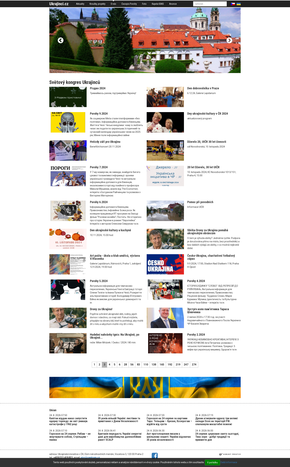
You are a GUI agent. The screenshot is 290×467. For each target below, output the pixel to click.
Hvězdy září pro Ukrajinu (105, 141)
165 (162, 364)
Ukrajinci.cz (58, 4)
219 (178, 364)
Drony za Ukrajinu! (101, 309)
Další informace (229, 462)
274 (194, 364)
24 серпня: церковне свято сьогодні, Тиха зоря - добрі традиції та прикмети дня (217, 436)
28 (125, 364)
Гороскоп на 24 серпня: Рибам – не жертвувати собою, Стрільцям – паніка (70, 436)
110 (145, 364)
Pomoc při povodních (200, 202)
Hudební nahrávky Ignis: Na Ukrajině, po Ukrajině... (114, 336)
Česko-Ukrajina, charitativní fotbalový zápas (211, 257)
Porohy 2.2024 (196, 334)
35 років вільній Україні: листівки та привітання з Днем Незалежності (119, 420)
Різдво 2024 (97, 88)
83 (138, 364)
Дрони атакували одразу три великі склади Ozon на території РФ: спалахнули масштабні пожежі (216, 421)
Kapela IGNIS (158, 4)
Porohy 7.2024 (99, 167)
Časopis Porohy (129, 4)
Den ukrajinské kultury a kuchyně (110, 230)
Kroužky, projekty (97, 4)
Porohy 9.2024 (99, 113)
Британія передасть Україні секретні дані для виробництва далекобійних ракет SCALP (119, 436)
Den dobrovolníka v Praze (203, 88)
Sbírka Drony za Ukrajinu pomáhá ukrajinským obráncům (207, 231)
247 (186, 364)
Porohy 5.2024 (99, 281)
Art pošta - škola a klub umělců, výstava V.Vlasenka (115, 257)
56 (131, 364)
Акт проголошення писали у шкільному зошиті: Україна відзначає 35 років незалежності (169, 436)
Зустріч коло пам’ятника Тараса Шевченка (208, 310)
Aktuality (80, 4)
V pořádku (212, 462)
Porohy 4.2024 (196, 281)
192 (170, 364)
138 (154, 364)
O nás (113, 4)
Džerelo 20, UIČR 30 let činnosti (206, 141)
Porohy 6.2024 (99, 202)
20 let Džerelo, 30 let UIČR (203, 167)
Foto (144, 4)
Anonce (173, 4)
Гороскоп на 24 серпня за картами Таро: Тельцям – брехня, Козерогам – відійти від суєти (169, 421)
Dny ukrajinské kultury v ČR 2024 (207, 113)
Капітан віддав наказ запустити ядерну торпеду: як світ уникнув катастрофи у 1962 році (68, 421)
